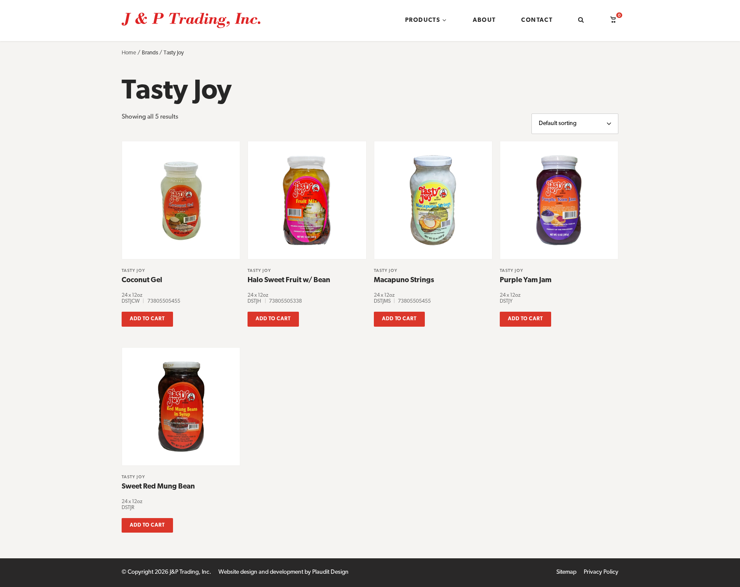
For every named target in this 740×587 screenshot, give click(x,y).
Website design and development (260, 572)
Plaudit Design (330, 572)
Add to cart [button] (147, 319)
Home (129, 53)
